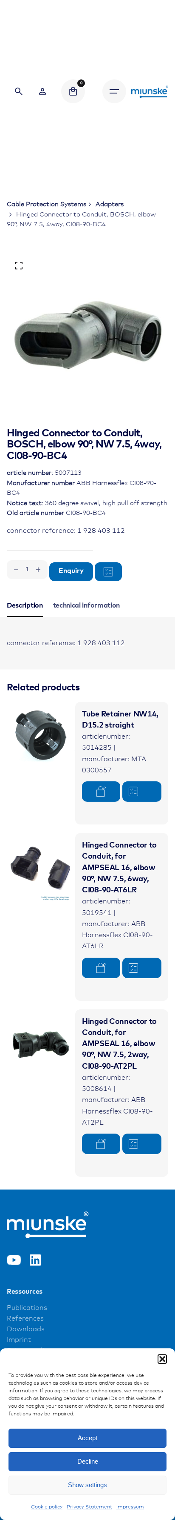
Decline (87, 1461)
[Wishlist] (42, 91)
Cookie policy (46, 1507)
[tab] (25, 616)
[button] (162, 1359)
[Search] (19, 91)
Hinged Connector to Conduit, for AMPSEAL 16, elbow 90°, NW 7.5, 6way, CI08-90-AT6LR (119, 868)
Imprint (19, 1340)
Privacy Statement (89, 1507)
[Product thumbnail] (41, 736)
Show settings (87, 1484)
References (25, 1318)
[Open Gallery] (19, 266)
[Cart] (73, 91)
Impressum (130, 1507)
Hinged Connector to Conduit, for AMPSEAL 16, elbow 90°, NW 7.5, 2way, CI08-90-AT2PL (119, 1044)
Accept (87, 1437)
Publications (27, 1308)
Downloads (26, 1329)
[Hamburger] (114, 91)
